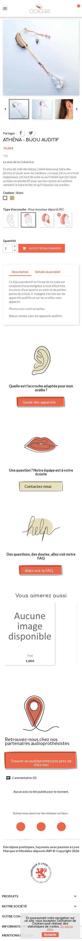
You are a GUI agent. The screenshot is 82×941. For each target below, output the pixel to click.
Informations (14, 926)
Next (71, 636)
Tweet (31, 133)
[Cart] (77, 8)
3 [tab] (43, 673)
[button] (41, 402)
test (30, 655)
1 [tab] (35, 673)
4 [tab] (47, 673)
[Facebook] (41, 826)
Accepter (50, 934)
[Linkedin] (61, 826)
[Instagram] (20, 826)
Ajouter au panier (41, 248)
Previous (11, 636)
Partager (21, 133)
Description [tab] (20, 272)
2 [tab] (39, 673)
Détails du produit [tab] (47, 272)
